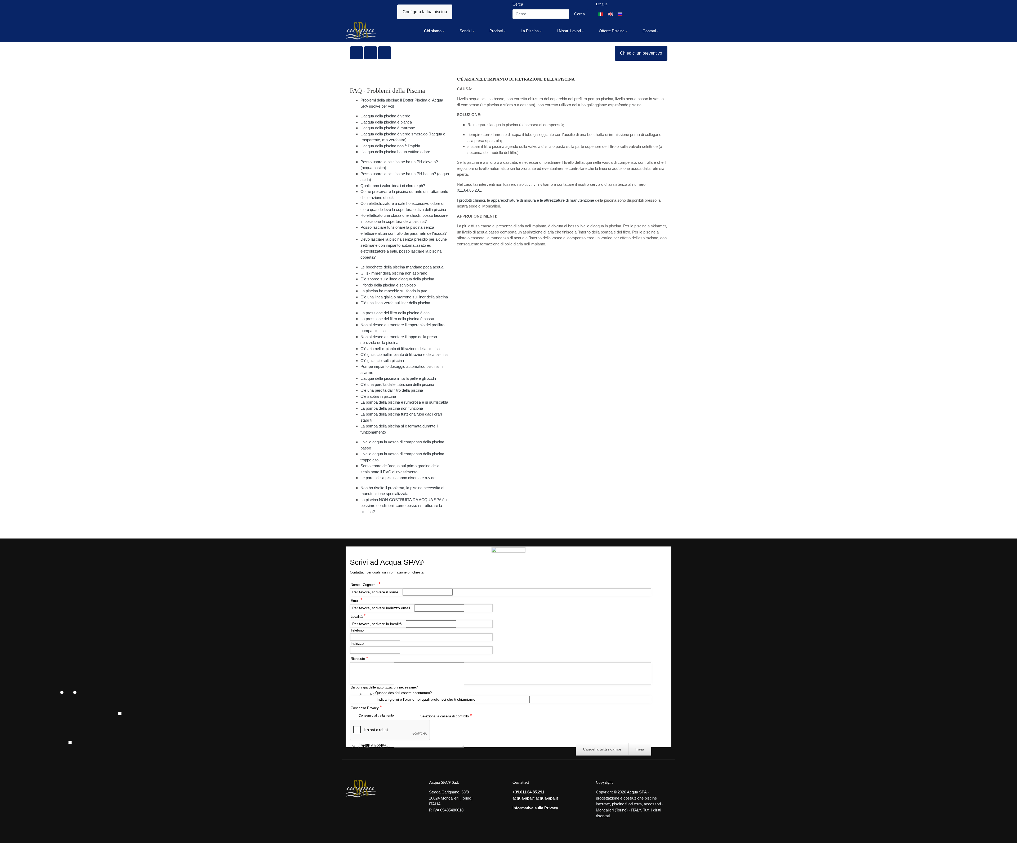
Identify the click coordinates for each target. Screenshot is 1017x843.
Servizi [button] (465, 31)
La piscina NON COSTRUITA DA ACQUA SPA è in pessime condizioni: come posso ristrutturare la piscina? (404, 505)
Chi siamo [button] (432, 31)
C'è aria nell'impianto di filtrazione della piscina (400, 348)
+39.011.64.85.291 (528, 792)
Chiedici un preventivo (641, 53)
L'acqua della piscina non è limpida (390, 146)
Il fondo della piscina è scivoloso (388, 285)
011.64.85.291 (469, 190)
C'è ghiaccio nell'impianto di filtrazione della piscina (404, 354)
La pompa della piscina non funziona (391, 408)
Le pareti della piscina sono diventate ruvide (397, 477)
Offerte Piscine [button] (612, 31)
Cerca (517, 4)
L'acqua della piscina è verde (385, 116)
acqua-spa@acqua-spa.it (535, 798)
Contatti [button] (649, 31)
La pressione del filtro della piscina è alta (395, 313)
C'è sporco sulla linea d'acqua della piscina (397, 279)
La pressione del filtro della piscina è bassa (397, 318)
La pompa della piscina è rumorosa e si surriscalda (404, 402)
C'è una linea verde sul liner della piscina (395, 303)
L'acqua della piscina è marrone (387, 128)
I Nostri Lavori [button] (569, 31)
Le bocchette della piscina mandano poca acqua (401, 267)
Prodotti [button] (496, 31)
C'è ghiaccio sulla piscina (382, 360)
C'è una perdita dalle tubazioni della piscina (397, 384)
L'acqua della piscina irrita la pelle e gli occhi (398, 378)
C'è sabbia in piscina (378, 396)
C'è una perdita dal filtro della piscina (391, 390)
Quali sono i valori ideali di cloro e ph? (392, 185)
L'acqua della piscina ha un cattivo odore (395, 151)
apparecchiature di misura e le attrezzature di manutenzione (542, 200)
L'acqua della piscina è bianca (386, 122)
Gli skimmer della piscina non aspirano (393, 273)
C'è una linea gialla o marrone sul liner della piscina (404, 297)
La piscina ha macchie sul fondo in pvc (393, 291)
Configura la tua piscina (425, 12)
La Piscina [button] (530, 31)
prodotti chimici (472, 200)
